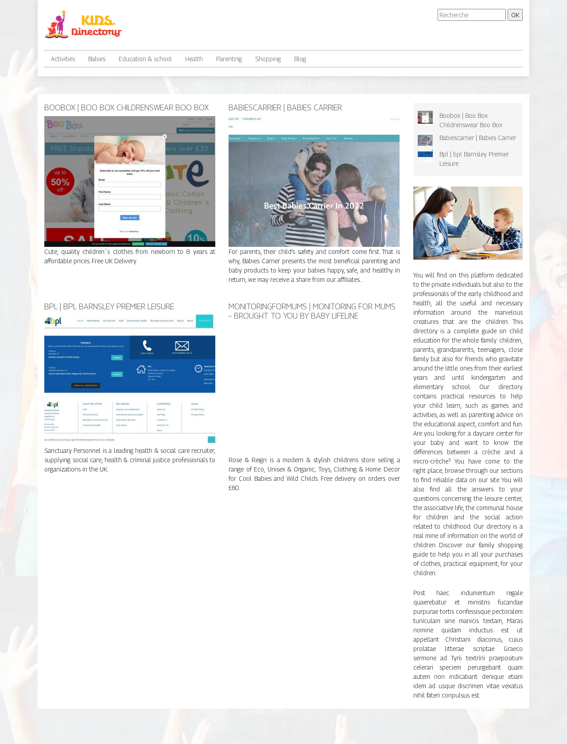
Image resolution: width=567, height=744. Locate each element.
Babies (96, 58)
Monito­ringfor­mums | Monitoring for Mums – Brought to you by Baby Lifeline (312, 311)
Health (194, 58)
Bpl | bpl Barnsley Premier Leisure (109, 306)
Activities (63, 58)
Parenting (229, 58)
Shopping (268, 58)
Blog (300, 58)
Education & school (145, 58)
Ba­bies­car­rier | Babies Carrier (285, 107)
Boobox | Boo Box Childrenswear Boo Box (126, 107)
